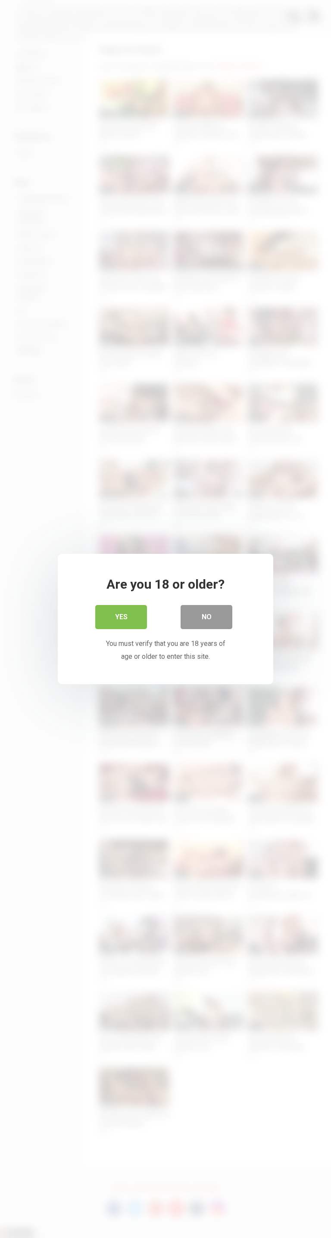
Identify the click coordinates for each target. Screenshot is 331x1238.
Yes (121, 617)
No (207, 617)
